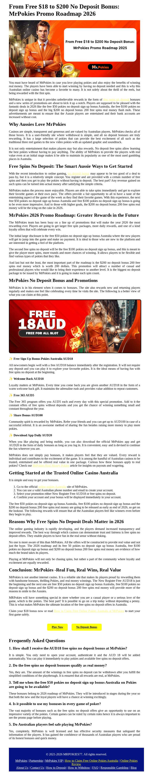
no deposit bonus (78, 173)
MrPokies (21, 760)
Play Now (57, 627)
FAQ (95, 767)
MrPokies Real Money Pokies (51, 465)
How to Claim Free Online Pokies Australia (91, 760)
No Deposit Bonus (86, 627)
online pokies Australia (52, 486)
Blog (134, 767)
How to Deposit (56, 767)
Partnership (36, 760)
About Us (22, 767)
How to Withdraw (79, 767)
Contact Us (37, 767)
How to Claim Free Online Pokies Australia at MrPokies (89, 611)
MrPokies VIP (54, 760)
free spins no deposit (116, 99)
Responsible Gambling (114, 767)
